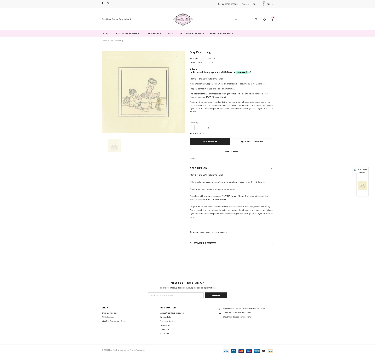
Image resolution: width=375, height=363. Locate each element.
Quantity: (194, 122)
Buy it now (231, 151)
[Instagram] (108, 3)
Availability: (195, 58)
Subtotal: (194, 133)
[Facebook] (103, 3)
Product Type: (196, 62)
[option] (143, 92)
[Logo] (183, 19)
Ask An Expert (219, 232)
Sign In (256, 4)
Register (245, 4)
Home (104, 40)
